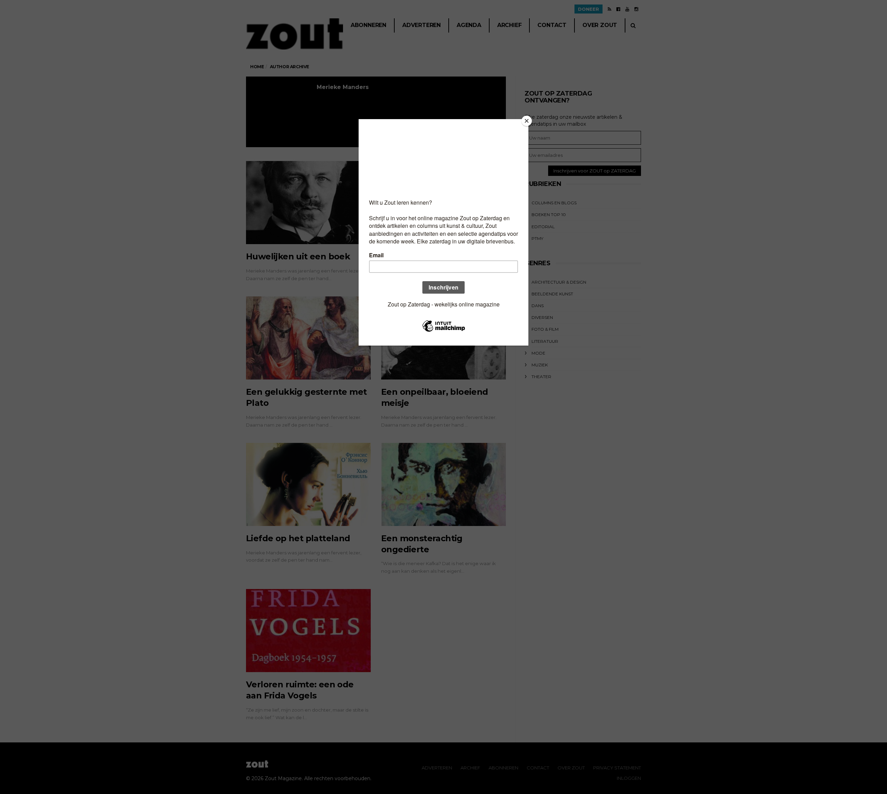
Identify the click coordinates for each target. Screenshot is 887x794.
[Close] (526, 121)
